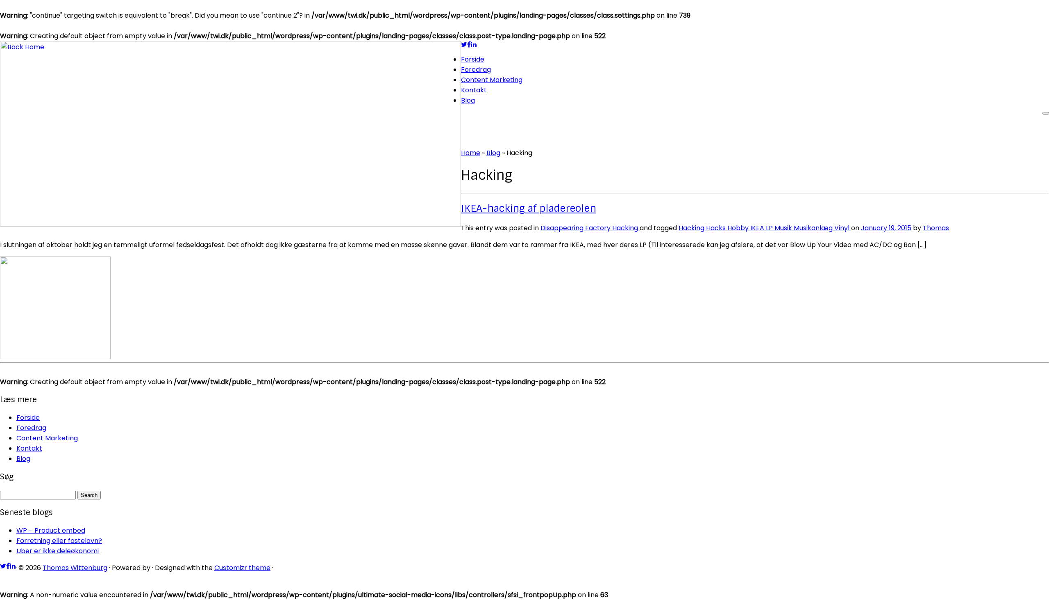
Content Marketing (491, 80)
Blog (468, 100)
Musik (784, 228)
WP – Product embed (50, 530)
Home (470, 153)
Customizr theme (242, 568)
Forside (472, 59)
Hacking (626, 228)
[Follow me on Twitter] (464, 44)
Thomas (936, 228)
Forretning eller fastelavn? (59, 540)
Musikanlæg (814, 228)
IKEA (758, 228)
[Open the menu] (1045, 113)
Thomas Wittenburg (75, 568)
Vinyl (842, 228)
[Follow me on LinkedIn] (474, 44)
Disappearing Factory (576, 228)
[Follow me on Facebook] (469, 44)
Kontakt (474, 90)
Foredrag (476, 69)
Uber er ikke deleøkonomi (57, 551)
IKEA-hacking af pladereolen (528, 208)
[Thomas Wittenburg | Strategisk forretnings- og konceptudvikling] (230, 224)
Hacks (716, 228)
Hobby (738, 228)
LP (770, 228)
